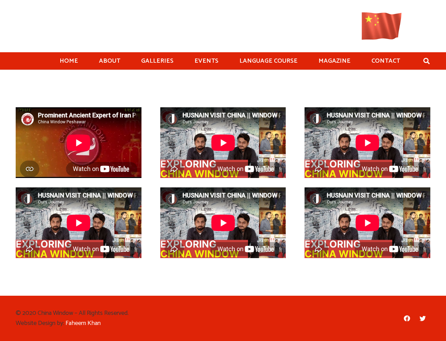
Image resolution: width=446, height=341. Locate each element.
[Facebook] (407, 318)
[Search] (426, 61)
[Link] (382, 26)
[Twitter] (422, 318)
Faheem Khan (83, 323)
